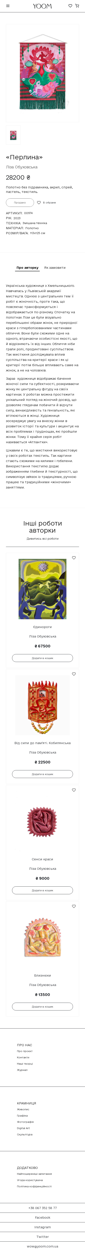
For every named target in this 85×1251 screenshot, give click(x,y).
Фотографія (25, 1121)
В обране (49, 202)
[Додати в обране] (74, 558)
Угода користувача (30, 1180)
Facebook (42, 1217)
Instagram (42, 1227)
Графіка (22, 1115)
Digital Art (23, 1128)
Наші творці (25, 1063)
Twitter (42, 1236)
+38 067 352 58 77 (42, 1208)
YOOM (42, 7)
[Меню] (8, 6)
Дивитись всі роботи (43, 538)
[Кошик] (77, 6)
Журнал (22, 1070)
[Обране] (70, 6)
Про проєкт (25, 1051)
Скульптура (24, 1134)
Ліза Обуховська (22, 167)
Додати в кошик (42, 658)
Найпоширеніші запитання (34, 1173)
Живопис (23, 1109)
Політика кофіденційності (34, 1186)
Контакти (23, 1057)
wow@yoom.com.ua (42, 1246)
